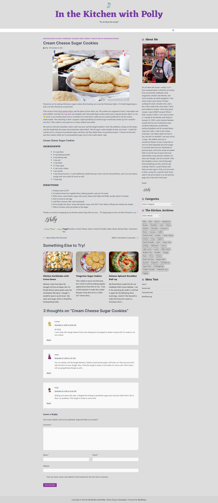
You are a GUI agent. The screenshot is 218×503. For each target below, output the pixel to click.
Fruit (158, 242)
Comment (47, 425)
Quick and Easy (148, 259)
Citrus (145, 232)
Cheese (168, 225)
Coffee (160, 232)
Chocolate (154, 228)
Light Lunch (147, 249)
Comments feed (147, 292)
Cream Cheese (81, 229)
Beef (150, 221)
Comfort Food (147, 235)
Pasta (144, 256)
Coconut (152, 232)
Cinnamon (164, 228)
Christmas (67, 39)
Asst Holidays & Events (52, 39)
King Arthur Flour (65, 111)
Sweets (87, 39)
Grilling (145, 245)
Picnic (151, 256)
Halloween (154, 245)
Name (46, 455)
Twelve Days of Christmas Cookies (105, 39)
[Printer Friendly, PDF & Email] (52, 229)
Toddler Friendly (148, 269)
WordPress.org (147, 296)
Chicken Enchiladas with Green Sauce (56, 277)
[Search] (173, 30)
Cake (161, 225)
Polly (46, 48)
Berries (157, 221)
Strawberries (165, 262)
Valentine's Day (162, 269)
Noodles (157, 252)
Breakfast (153, 225)
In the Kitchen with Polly (109, 14)
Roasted (145, 262)
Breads (145, 225)
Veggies (145, 273)
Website (46, 466)
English (160, 239)
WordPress (142, 500)
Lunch (156, 249)
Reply (49, 340)
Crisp (153, 239)
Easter (90, 229)
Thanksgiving (158, 266)
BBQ (144, 221)
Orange (165, 252)
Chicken (145, 228)
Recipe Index (123, 229)
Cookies (72, 229)
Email (95, 455)
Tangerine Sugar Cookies (89, 276)
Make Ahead (112, 229)
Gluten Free (167, 242)
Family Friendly (100, 229)
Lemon (163, 245)
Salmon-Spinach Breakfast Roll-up (123, 277)
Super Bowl (147, 266)
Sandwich (154, 262)
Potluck (158, 256)
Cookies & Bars (78, 39)
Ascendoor (122, 500)
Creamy (145, 239)
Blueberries (166, 221)
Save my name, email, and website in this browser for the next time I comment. (77, 477)
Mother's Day (147, 252)
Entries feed (146, 288)
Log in (144, 284)
